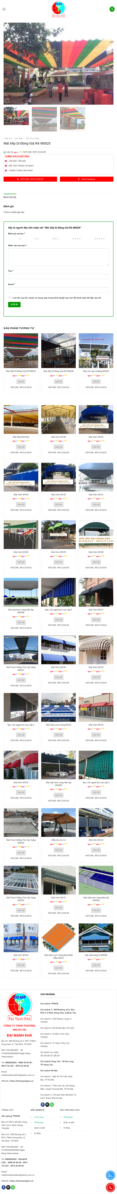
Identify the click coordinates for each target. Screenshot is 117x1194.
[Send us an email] (47, 1104)
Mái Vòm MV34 (96, 437)
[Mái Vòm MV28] (96, 534)
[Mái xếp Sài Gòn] (58, 9)
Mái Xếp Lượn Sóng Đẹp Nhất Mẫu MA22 (58, 956)
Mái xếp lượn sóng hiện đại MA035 (58, 784)
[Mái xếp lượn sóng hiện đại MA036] (21, 592)
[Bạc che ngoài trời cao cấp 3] (96, 765)
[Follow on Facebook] (43, 1104)
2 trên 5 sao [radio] (28, 239)
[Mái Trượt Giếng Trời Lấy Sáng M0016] (21, 822)
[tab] (10, 197)
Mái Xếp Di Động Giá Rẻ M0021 (21, 371)
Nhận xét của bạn (17, 245)
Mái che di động (32, 138)
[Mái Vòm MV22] (96, 822)
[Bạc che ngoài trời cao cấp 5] (58, 592)
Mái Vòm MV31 (96, 494)
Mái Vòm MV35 (58, 437)
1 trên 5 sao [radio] (13, 239)
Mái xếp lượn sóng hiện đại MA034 (96, 899)
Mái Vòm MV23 (21, 782)
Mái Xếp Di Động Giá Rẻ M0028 (58, 371)
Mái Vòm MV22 (96, 840)
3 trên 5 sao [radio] (46, 239)
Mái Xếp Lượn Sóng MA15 (58, 725)
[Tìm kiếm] (112, 9)
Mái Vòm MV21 (58, 897)
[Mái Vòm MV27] (96, 592)
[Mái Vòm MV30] (21, 534)
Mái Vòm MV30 (21, 552)
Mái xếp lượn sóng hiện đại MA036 (21, 611)
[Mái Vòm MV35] (58, 419)
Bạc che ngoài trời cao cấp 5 (58, 609)
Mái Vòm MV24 (96, 725)
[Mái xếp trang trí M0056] (96, 937)
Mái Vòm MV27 (96, 609)
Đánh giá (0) (10, 197)
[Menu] (4, 9)
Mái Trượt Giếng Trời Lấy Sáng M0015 (21, 899)
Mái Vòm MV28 (96, 552)
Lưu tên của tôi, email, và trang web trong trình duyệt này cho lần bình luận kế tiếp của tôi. (57, 298)
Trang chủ (8, 138)
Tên (10, 271)
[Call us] (52, 1104)
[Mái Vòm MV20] (21, 937)
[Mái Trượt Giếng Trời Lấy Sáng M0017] (21, 650)
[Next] (107, 63)
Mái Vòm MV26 (58, 667)
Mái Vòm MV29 (58, 552)
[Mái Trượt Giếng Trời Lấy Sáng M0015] (21, 880)
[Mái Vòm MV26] (58, 650)
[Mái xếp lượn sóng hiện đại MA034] (96, 880)
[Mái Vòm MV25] (96, 650)
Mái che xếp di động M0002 (96, 371)
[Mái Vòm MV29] (58, 534)
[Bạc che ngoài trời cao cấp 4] (21, 707)
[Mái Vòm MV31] (96, 477)
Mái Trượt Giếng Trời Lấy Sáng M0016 (21, 841)
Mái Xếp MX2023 (21, 437)
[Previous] (9, 63)
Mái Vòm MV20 (21, 955)
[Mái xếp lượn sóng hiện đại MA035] (58, 765)
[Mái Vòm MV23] (21, 765)
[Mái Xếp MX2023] (21, 419)
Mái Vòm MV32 (58, 494)
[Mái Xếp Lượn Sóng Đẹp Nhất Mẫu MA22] (58, 937)
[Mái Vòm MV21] (58, 880)
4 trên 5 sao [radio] (66, 239)
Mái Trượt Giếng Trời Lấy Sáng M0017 (21, 668)
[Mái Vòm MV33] (21, 477)
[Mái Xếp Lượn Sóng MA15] (58, 707)
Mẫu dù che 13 (58, 840)
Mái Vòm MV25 (96, 667)
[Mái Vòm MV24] (96, 707)
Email (11, 284)
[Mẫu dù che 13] (58, 822)
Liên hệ (21, 382)
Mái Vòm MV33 (21, 494)
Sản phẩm (19, 138)
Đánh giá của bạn (16, 233)
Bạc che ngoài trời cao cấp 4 (21, 725)
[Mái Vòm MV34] (96, 419)
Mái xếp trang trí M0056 (96, 955)
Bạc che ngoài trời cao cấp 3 (96, 782)
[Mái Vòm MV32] (58, 477)
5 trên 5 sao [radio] (88, 239)
